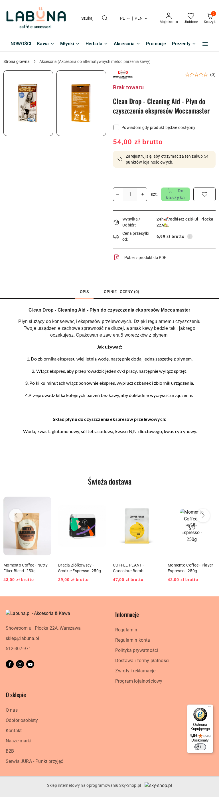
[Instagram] (20, 664)
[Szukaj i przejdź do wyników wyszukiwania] (105, 18)
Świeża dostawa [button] (109, 481)
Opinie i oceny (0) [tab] (121, 291)
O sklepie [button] (16, 694)
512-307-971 (18, 648)
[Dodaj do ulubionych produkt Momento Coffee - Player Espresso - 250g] (209, 501)
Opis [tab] (84, 291)
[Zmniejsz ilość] (117, 194)
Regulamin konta (132, 640)
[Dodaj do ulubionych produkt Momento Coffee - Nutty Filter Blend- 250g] (44, 501)
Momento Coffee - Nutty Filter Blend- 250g (25, 568)
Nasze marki (18, 741)
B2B (10, 751)
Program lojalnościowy (138, 681)
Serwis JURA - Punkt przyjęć (34, 761)
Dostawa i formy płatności (142, 660)
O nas (12, 710)
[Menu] (209, 708)
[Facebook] (10, 664)
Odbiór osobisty (22, 720)
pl (122, 18)
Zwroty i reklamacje (135, 671)
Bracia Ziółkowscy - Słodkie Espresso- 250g (79, 568)
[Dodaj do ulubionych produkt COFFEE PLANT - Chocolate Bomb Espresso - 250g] (154, 501)
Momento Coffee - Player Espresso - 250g (190, 568)
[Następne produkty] (203, 515)
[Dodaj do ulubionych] (204, 194)
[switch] (200, 747)
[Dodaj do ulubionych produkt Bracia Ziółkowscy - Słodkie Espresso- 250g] (99, 501)
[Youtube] (30, 664)
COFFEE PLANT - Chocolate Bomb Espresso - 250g (128, 568)
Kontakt (14, 730)
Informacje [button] (127, 614)
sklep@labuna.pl (22, 638)
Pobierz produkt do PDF (145, 257)
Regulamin (126, 630)
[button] (205, 44)
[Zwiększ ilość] (142, 194)
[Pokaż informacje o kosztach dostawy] (190, 236)
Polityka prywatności (136, 650)
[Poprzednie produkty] (16, 515)
